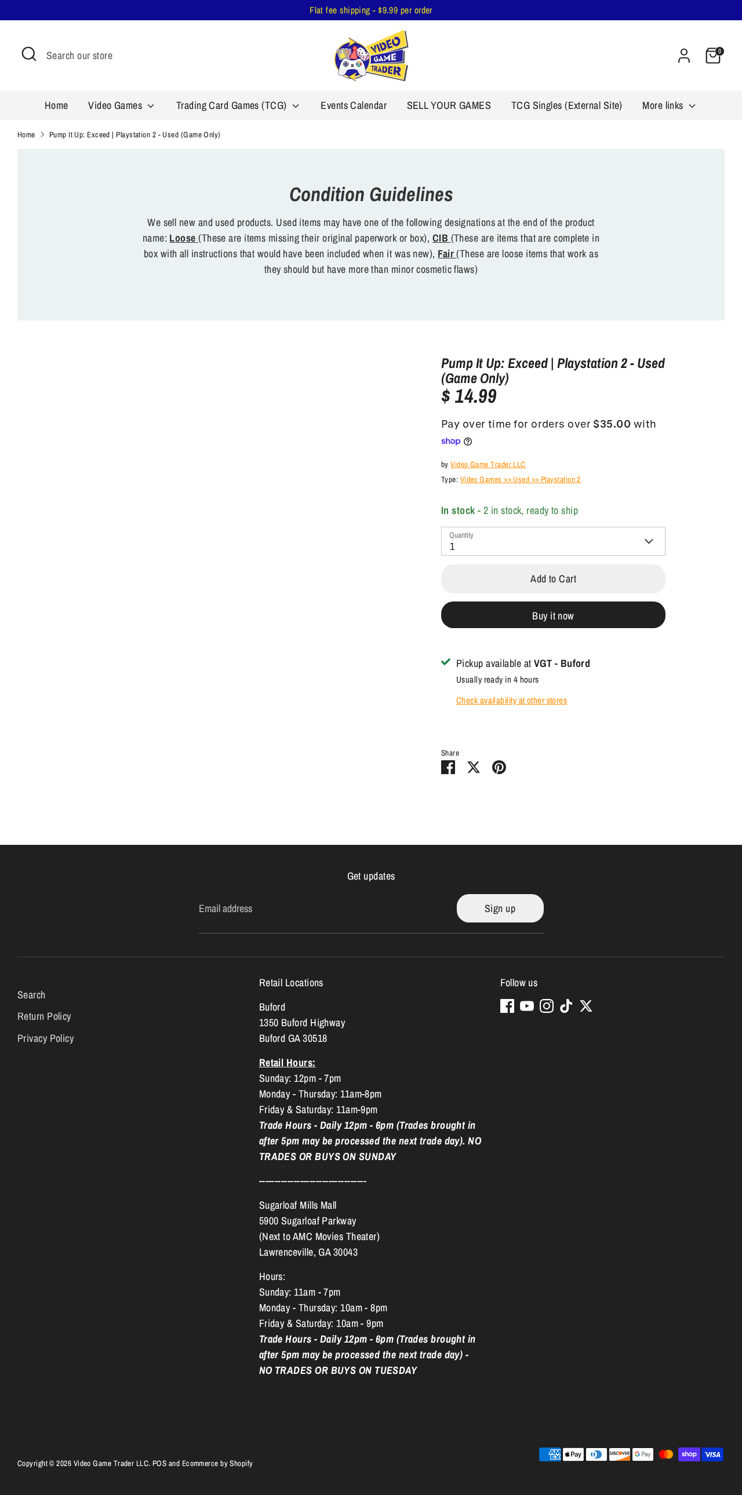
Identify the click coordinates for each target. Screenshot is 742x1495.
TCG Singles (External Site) (567, 105)
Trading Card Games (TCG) (232, 105)
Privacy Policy (45, 1038)
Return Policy (44, 1016)
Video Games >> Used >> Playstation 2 (520, 479)
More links (664, 105)
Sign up (500, 908)
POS (159, 1463)
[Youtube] (527, 1006)
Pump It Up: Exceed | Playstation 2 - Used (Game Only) (135, 134)
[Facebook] (507, 1006)
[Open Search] (29, 53)
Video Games (116, 105)
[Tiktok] (566, 1006)
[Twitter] (586, 1006)
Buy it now (553, 615)
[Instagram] (547, 1006)
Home (56, 105)
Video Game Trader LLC (487, 464)
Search (31, 994)
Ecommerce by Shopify (217, 1463)
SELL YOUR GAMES (449, 105)
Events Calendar (354, 105)
